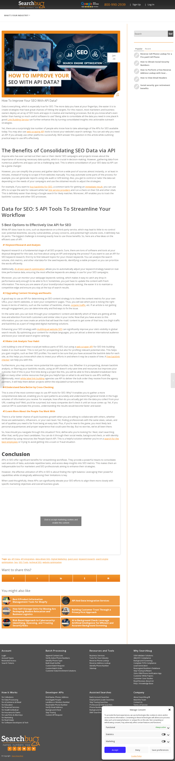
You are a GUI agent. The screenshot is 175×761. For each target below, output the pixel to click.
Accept (115, 750)
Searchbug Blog (17, 756)
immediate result (94, 186)
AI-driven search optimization (30, 268)
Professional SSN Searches (101, 705)
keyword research (87, 559)
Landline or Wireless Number (58, 702)
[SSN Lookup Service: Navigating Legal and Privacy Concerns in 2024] (2, 380)
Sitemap (93, 668)
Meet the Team (140, 700)
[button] (169, 709)
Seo (16, 562)
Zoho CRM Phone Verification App (147, 673)
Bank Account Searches (99, 697)
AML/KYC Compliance (142, 658)
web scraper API (84, 346)
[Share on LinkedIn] (61, 578)
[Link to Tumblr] (29, 749)
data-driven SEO (42, 559)
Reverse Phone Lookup (99, 660)
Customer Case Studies (143, 678)
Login (4, 655)
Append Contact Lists (54, 655)
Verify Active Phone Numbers (58, 658)
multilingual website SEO (49, 329)
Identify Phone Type (54, 660)
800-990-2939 (115, 4)
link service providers (59, 190)
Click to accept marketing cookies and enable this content (61, 521)
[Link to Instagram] (19, 749)
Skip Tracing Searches (99, 702)
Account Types (8, 658)
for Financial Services (10, 707)
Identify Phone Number (99, 666)
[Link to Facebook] (10, 749)
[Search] (35, 15)
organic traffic (78, 305)
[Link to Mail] (34, 749)
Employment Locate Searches (102, 700)
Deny (137, 750)
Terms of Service (141, 705)
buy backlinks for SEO (41, 186)
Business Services (97, 655)
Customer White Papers (143, 676)
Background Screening (143, 660)
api (9, 559)
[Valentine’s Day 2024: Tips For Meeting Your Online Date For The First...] (173, 380)
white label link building (32, 378)
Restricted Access (9, 660)
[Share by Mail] (108, 578)
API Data (16, 559)
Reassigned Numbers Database (147, 668)
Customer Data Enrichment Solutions (61, 671)
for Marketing (7, 717)
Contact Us (138, 702)
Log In (151, 4)
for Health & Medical (10, 710)
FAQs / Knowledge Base (143, 683)
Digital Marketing (59, 559)
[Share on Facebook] (13, 578)
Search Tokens (8, 663)
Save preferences (160, 750)
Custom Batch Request (55, 666)
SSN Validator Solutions (143, 655)
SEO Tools (23, 562)
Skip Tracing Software (143, 671)
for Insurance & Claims (11, 712)
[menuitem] (17, 15)
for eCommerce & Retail (11, 702)
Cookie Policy (136, 756)
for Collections (8, 697)
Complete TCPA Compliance (145, 663)
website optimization (52, 562)
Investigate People (53, 700)
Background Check (53, 710)
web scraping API (35, 131)
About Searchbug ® (142, 697)
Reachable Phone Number (57, 705)
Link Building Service (18, 119)
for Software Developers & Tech (15, 722)
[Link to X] (37, 578)
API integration (27, 559)
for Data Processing (10, 700)
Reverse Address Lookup (100, 663)
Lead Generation (141, 666)
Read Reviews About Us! (144, 681)
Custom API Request (54, 715)
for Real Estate (8, 720)
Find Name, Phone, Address (57, 697)
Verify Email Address (54, 707)
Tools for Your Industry (99, 658)
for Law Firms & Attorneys (12, 715)
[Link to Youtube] (24, 749)
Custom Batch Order (54, 668)
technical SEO (35, 562)
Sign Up (137, 4)
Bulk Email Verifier (53, 663)
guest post (73, 559)
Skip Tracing (51, 712)
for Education (7, 705)
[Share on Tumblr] (84, 578)
